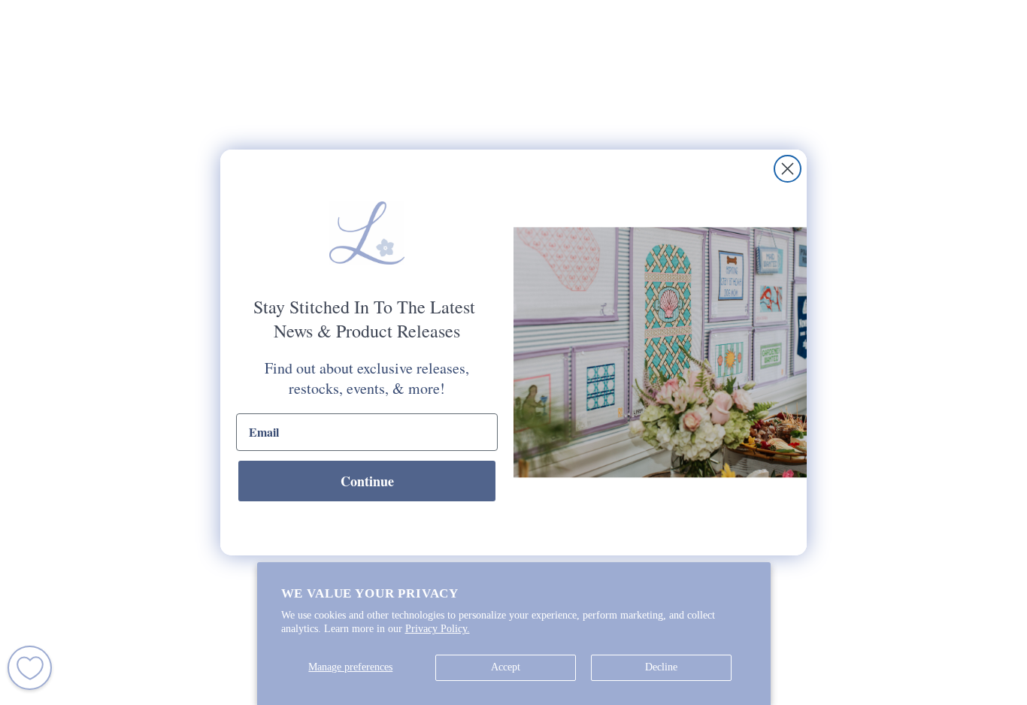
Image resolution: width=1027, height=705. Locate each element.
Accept (505, 667)
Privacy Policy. (437, 628)
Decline (661, 667)
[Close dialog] (787, 169)
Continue (367, 481)
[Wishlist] (30, 668)
